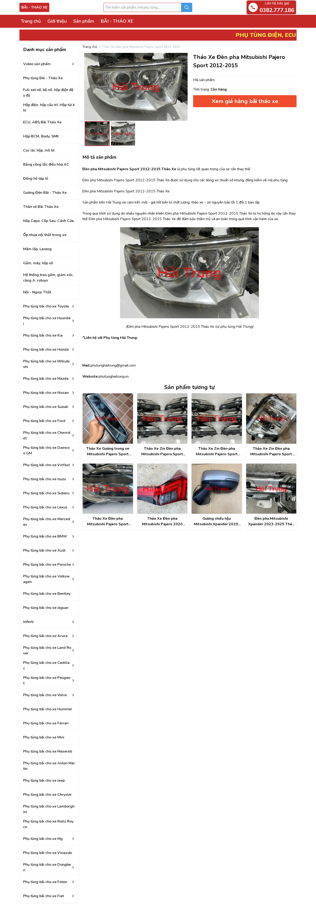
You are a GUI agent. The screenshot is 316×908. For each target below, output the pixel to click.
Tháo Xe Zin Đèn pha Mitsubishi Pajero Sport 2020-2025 (162, 451)
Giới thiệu (57, 21)
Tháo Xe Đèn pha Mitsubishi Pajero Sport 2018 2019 (108, 521)
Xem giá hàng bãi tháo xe (245, 101)
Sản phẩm (83, 21)
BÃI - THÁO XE (34, 7)
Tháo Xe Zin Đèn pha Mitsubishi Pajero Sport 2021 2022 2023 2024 (217, 451)
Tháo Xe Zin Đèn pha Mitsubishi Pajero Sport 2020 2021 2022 (271, 451)
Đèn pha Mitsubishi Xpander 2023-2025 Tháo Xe (271, 521)
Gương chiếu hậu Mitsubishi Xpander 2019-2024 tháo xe (217, 521)
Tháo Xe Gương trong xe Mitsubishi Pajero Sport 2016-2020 (107, 451)
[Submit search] (186, 7)
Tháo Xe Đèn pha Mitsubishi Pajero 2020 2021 (162, 521)
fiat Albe (89, 903)
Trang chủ (31, 21)
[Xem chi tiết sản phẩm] (107, 418)
